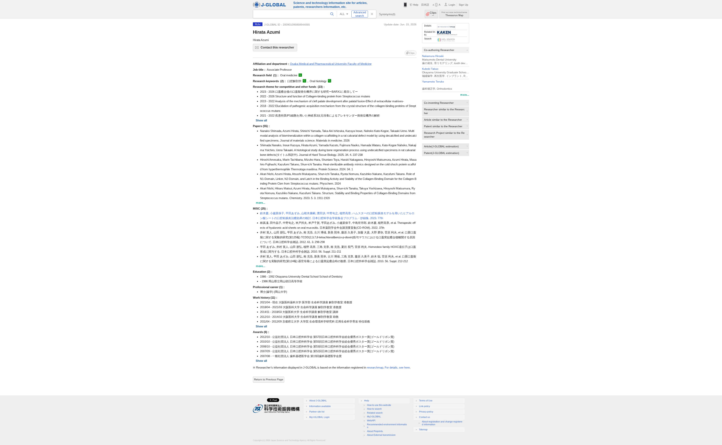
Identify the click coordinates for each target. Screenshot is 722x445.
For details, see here (397, 367)
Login (452, 4)
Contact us (424, 417)
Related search (375, 413)
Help (415, 4)
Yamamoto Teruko (433, 81)
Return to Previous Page (268, 379)
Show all (261, 120)
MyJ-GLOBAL (374, 416)
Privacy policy (426, 411)
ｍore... (464, 94)
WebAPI (371, 420)
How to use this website (379, 405)
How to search (374, 409)
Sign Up (463, 4)
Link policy (424, 406)
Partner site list (316, 411)
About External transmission (381, 435)
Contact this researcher (279, 48)
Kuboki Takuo (430, 68)
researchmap (375, 367)
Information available (320, 406)
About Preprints (375, 431)
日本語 (425, 4)
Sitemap (423, 429)
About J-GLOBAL (318, 400)
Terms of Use (425, 400)
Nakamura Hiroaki (433, 56)
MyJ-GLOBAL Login (319, 417)
